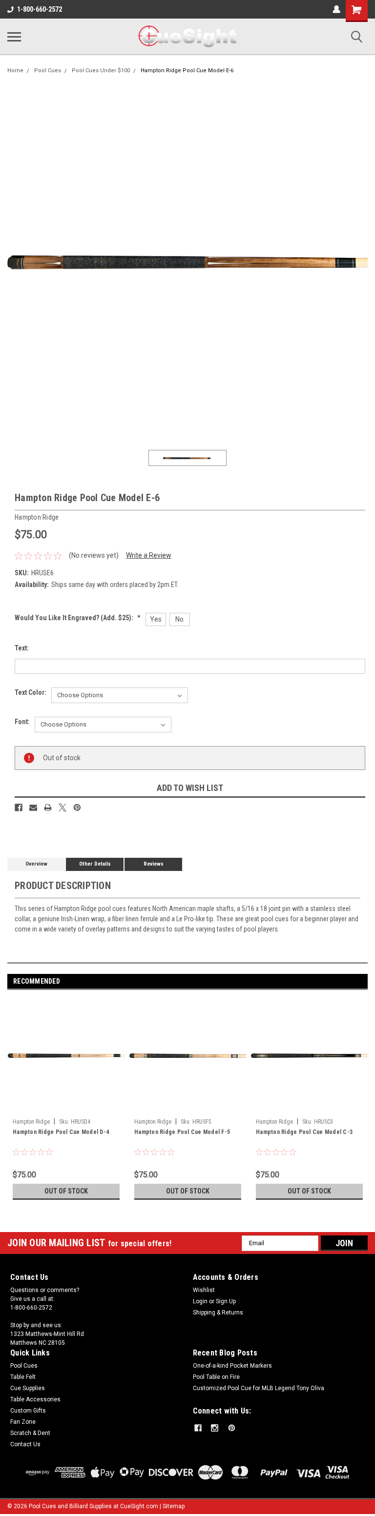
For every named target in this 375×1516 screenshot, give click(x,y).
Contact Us (25, 1444)
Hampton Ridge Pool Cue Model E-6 (187, 70)
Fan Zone (23, 1421)
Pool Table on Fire (216, 1377)
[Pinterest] (77, 807)
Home (15, 70)
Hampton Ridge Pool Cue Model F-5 (182, 1132)
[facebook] (198, 1428)
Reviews (154, 864)
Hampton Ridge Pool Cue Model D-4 (61, 1132)
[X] (62, 807)
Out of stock (66, 1191)
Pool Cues (47, 70)
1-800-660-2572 (39, 9)
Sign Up (226, 1301)
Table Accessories (35, 1399)
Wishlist (204, 1290)
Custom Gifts (28, 1410)
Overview (36, 864)
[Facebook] (18, 807)
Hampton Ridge (31, 1121)
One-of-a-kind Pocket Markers (232, 1365)
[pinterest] (231, 1428)
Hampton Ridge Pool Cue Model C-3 (304, 1132)
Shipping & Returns (218, 1312)
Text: (22, 648)
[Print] (48, 807)
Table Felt (23, 1377)
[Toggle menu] (14, 36)
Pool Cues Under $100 (101, 70)
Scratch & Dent (30, 1433)
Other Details (95, 864)
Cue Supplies (27, 1388)
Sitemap (174, 1506)
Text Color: (30, 692)
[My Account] (336, 9)
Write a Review (148, 555)
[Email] (33, 807)
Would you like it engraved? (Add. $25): (78, 618)
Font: (22, 722)
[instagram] (214, 1428)
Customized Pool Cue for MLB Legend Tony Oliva (258, 1388)
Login (200, 1301)
